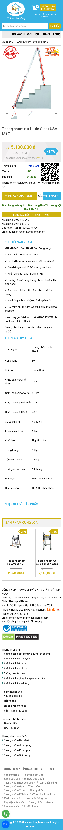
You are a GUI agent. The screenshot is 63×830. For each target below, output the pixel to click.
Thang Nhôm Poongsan (17, 750)
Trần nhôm (34, 786)
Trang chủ (7, 41)
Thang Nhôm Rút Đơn (16, 794)
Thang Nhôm (37, 790)
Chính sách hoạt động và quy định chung (27, 653)
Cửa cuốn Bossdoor (43, 794)
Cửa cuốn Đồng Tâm (37, 798)
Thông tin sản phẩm (15, 673)
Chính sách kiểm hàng (16, 683)
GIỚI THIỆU (33, 34)
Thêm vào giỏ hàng (18, 196)
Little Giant (32, 166)
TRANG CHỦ (18, 34)
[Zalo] (6, 824)
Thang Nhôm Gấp (14, 786)
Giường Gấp (11, 723)
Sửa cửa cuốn (12, 806)
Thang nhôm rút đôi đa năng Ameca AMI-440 (47, 563)
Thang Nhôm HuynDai (16, 740)
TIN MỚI (45, 34)
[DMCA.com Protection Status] (20, 636)
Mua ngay (51, 196)
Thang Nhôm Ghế (33, 774)
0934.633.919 (21, 223)
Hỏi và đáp (10, 700)
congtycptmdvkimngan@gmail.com (28, 617)
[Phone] (6, 814)
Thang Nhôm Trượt (14, 790)
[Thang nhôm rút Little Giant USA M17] (13, 114)
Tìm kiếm (54, 26)
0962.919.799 (21, 219)
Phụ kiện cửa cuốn (14, 802)
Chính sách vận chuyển (17, 658)
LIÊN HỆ (56, 34)
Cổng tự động (11, 774)
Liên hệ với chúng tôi (15, 705)
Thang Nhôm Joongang (17, 745)
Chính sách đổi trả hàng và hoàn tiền (24, 678)
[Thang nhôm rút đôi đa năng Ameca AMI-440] (46, 540)
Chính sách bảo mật (15, 663)
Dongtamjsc (45, 248)
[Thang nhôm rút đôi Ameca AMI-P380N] (16, 540)
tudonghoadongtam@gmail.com (27, 231)
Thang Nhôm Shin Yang (17, 755)
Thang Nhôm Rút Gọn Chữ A (32, 41)
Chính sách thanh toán (16, 668)
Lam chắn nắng (48, 782)
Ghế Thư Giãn (11, 728)
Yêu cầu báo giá (13, 695)
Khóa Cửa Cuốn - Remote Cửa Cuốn (24, 778)
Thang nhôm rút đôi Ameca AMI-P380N (16, 563)
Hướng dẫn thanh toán (48, 7)
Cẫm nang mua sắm (15, 710)
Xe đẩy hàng (31, 806)
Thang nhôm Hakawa (41, 802)
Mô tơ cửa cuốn (12, 798)
